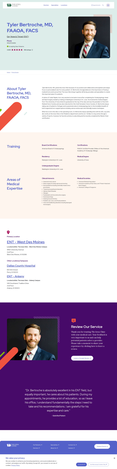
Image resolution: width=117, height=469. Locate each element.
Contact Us (71, 445)
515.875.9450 (11, 43)
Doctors (46, 5)
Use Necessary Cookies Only (97, 464)
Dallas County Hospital (21, 265)
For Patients (37, 445)
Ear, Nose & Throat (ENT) (18, 36)
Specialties (54, 5)
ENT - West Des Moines (26, 242)
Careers (70, 448)
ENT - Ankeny (15, 276)
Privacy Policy (15, 465)
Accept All (80, 464)
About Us (53, 448)
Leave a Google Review (81, 358)
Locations (64, 5)
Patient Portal (101, 446)
